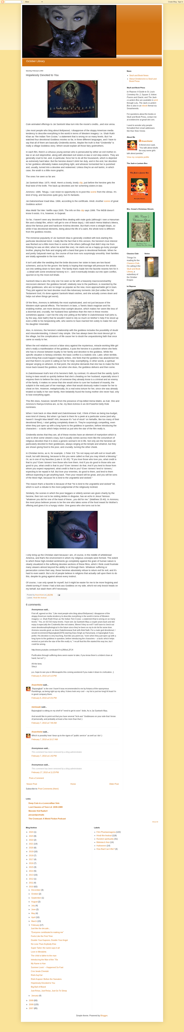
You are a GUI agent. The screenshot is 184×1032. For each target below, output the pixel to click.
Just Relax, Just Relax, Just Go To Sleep (49, 991)
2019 (31, 851)
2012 (31, 879)
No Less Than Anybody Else (43, 944)
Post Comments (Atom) (48, 789)
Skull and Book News (138, 75)
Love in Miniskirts (38, 952)
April (33, 917)
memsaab (36, 707)
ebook (145, 106)
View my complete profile (138, 157)
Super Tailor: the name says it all (45, 948)
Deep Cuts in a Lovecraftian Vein (44, 803)
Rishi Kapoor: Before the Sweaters (46, 979)
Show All (155, 822)
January (35, 996)
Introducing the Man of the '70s (44, 960)
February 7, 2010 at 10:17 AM (45, 739)
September (36, 898)
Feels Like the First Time (42, 936)
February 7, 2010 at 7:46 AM (44, 723)
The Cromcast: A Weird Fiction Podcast (47, 819)
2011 (31, 883)
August (34, 902)
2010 (31, 887)
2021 (31, 844)
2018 (31, 855)
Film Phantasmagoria (106, 832)
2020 (31, 848)
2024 (31, 832)
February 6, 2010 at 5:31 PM (44, 698)
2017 (31, 859)
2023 (31, 836)
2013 (31, 875)
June (33, 909)
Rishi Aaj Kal (36, 975)
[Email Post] (59, 595)
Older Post (114, 784)
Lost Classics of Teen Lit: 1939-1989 (46, 807)
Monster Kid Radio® (38, 811)
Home (73, 784)
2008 (31, 1004)
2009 (31, 1000)
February (35, 925)
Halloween (101, 846)
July (33, 906)
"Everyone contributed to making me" (47, 932)
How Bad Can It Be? (106, 849)
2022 (31, 840)
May (33, 913)
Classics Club (133, 263)
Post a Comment (36, 778)
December (36, 890)
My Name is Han (38, 963)
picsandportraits (36, 815)
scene (93, 192)
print (156, 100)
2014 (31, 871)
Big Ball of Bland (38, 987)
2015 (31, 867)
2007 (31, 1008)
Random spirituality (105, 839)
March (34, 921)
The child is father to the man (43, 956)
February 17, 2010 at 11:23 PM (45, 772)
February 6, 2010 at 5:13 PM (44, 676)
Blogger (104, 1016)
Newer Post (32, 784)
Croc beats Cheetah (40, 971)
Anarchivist (37, 685)
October (35, 894)
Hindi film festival (39, 598)
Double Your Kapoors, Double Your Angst (49, 940)
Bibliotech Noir (103, 842)
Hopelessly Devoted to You (43, 983)
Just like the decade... (40, 928)
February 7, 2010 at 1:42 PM (44, 756)
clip (81, 182)
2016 (31, 863)
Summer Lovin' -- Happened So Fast (47, 967)
